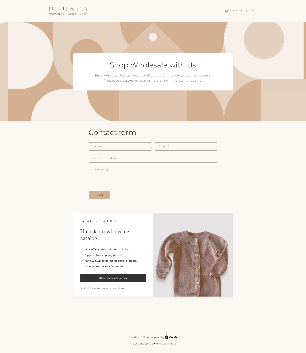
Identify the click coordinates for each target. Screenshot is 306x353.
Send (99, 195)
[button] (242, 10)
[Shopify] (171, 337)
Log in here (169, 343)
